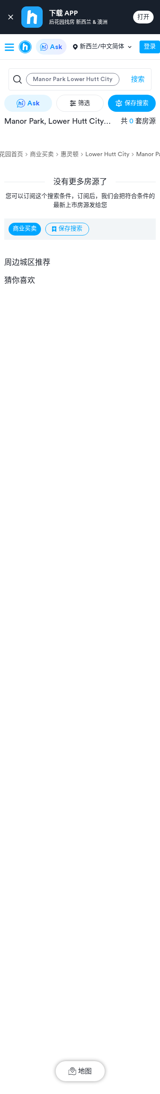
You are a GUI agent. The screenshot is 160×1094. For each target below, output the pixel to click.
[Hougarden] (25, 47)
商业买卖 (42, 154)
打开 (143, 17)
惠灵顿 (70, 154)
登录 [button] (150, 46)
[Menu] (9, 47)
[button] (67, 79)
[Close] (10, 17)
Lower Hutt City (107, 154)
